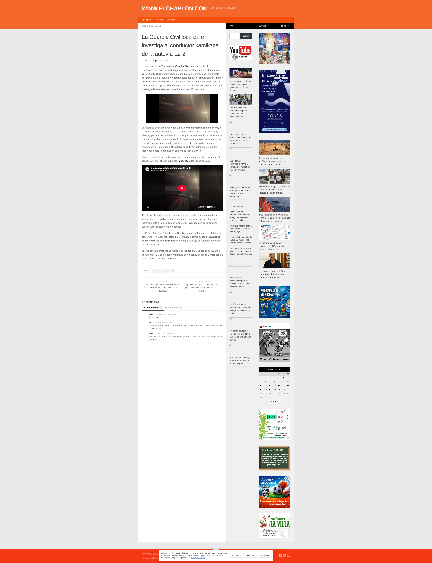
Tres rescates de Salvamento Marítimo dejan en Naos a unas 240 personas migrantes (274, 217)
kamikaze (165, 271)
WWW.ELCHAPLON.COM (175, 8)
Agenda (159, 20)
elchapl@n (152, 61)
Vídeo (158, 26)
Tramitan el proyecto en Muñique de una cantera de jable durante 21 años (272, 161)
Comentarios (154, 307)
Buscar (246, 36)
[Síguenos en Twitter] (285, 26)
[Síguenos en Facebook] (281, 26)
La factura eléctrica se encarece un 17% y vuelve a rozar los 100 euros (273, 246)
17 (261, 390)
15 (283, 386)
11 (265, 386)
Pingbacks (174, 307)
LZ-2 (172, 271)
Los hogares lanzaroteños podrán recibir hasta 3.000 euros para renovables (272, 274)
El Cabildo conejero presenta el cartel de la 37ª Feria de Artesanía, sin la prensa (274, 189)
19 (270, 390)
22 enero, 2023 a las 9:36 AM (164, 322)
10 (261, 386)
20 (274, 390)
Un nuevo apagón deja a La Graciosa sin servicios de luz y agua (241, 229)
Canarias (171, 20)
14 (279, 386)
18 (265, 390)
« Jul (273, 401)
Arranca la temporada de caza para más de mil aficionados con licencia (241, 240)
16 (288, 386)
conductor (155, 271)
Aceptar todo (237, 555)
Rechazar (250, 555)
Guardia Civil (182, 66)
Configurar (264, 555)
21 (279, 390)
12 (270, 386)
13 (274, 386)
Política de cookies (198, 558)
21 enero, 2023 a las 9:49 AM (165, 334)
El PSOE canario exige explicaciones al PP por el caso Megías (240, 360)
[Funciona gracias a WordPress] (154, 558)
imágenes (183, 161)
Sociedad (146, 20)
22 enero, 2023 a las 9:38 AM (166, 314)
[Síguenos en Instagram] (289, 26)
